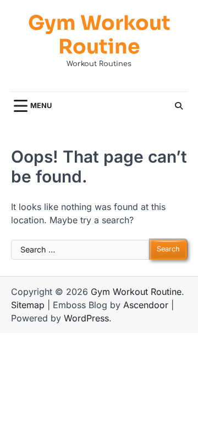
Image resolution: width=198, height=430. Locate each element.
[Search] (178, 106)
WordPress (86, 318)
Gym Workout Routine (99, 35)
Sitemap (28, 304)
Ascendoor (145, 304)
